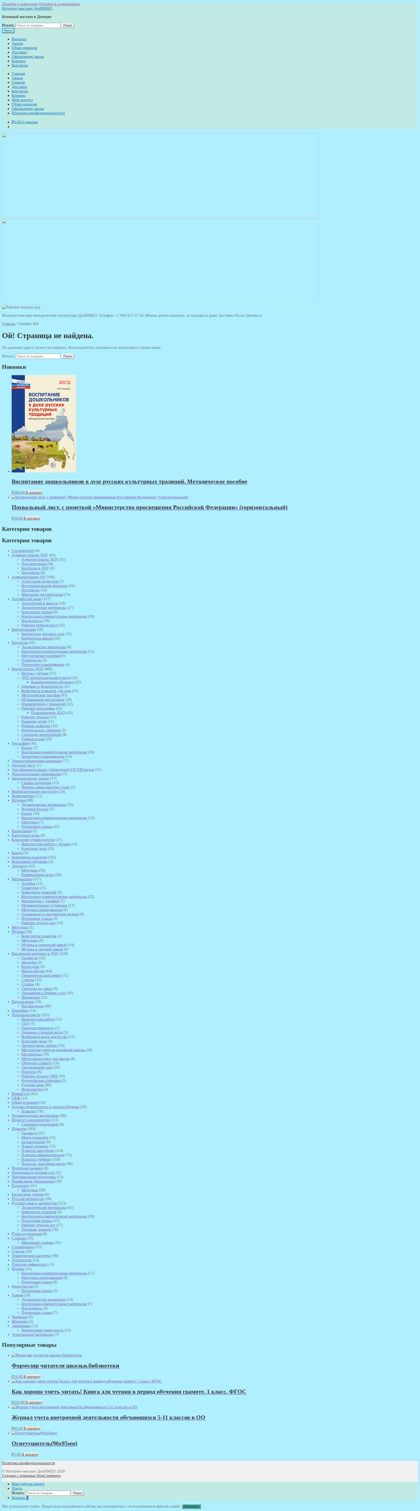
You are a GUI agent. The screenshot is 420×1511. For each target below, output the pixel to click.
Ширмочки (30, 997)
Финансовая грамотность (42, 1330)
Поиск (67, 25)
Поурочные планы (36, 826)
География (20, 743)
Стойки (27, 984)
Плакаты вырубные (37, 1151)
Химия (17, 1295)
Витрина (19, 39)
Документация (33, 564)
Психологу (21, 1186)
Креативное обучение (30, 862)
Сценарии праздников (39, 1124)
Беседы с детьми (35, 673)
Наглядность (31, 621)
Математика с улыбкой (40, 901)
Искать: (8, 25)
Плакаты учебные (36, 1159)
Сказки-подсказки (36, 783)
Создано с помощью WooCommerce (31, 1476)
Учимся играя (32, 739)
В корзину (34, 492)
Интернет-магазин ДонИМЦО (27, 8)
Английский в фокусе (39, 603)
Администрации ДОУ (30, 555)
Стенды (27, 980)
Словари (19, 1238)
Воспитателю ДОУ (27, 669)
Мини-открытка (34, 1137)
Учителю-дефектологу (30, 1264)
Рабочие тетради (35, 717)
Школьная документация (42, 594)
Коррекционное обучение (52, 682)
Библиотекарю (24, 629)
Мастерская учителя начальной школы (53, 1050)
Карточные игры (26, 835)
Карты (26, 748)
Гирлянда (29, 1133)
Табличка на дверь (36, 988)
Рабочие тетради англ (39, 625)
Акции (17, 43)
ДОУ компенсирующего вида (45, 678)
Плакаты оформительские (42, 1155)
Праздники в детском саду (33, 1172)
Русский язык (32, 1085)
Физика (18, 1269)
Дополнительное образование (36, 774)
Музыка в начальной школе (44, 945)
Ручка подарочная (27, 1234)
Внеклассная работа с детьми (45, 844)
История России (34, 809)
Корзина (19, 61)
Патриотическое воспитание (35, 1115)
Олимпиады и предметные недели (50, 914)
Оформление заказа (28, 56)
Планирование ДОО (48, 713)
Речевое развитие (35, 726)
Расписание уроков (28, 1194)
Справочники (23, 1247)
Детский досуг (24, 765)
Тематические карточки (31, 1256)
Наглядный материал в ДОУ (35, 953)
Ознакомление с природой (43, 704)
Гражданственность (37, 1028)
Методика (29, 822)
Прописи (28, 1072)
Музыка (18, 932)
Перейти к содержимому (59, 4)
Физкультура (32, 1089)
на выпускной (33, 1142)
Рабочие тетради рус (38, 1225)
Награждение (23, 1002)
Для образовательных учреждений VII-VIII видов (53, 770)
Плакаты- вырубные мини (43, 1164)
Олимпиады (31, 660)
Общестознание (25, 1102)
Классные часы (34, 848)
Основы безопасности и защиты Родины (45, 1107)
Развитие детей (34, 721)
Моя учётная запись (28, 1484)
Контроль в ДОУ (35, 568)
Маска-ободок (33, 971)
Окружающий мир (36, 1067)
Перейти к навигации (20, 4)
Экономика (21, 1326)
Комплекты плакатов (29, 857)
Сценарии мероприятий (41, 735)
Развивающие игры (37, 875)
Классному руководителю (33, 840)
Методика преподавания (41, 910)
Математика (22, 879)
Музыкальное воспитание (42, 699)
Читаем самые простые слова (45, 787)
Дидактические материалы (43, 608)
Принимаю (191, 1506)
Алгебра (28, 883)
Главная (18, 74)
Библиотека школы (37, 638)
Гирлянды (29, 958)
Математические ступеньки (44, 905)
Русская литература (28, 1199)
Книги (17, 853)
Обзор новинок (24, 48)
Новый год (21, 1094)
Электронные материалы (32, 1334)
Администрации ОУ (28, 577)
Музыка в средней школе (42, 949)
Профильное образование (33, 1181)
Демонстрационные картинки (36, 761)
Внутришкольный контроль (44, 586)
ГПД (25, 1024)
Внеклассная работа (37, 1019)
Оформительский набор (41, 975)
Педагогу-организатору (31, 1120)
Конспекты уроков (36, 612)
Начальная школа (26, 1015)
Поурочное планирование (42, 664)
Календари (30, 967)
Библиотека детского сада (42, 634)
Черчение (19, 1317)
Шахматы (20, 1321)
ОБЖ (16, 1098)
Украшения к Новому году (43, 993)
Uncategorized (23, 551)
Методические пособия (40, 656)
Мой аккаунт (22, 100)
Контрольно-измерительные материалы (54, 616)
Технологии (22, 1260)
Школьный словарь (37, 1242)
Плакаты (28, 1111)
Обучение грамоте (36, 1063)
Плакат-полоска (34, 1146)
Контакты (20, 65)
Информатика (23, 796)
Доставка (19, 52)
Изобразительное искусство (35, 791)
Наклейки (20, 1010)
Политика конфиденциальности (38, 113)
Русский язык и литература (34, 1203)
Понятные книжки (27, 1168)
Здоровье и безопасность (41, 686)
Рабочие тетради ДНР (39, 1076)
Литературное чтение (39, 1045)
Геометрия (30, 888)
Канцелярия (22, 831)
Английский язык (26, 599)
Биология (19, 643)
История (19, 800)
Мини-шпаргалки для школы (45, 1059)
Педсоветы (30, 572)
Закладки (29, 962)
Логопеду (20, 866)
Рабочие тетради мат (38, 923)
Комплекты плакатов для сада (46, 691)
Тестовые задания (36, 1229)
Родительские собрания (41, 730)
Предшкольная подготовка (34, 1177)
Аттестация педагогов (39, 581)
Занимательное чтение (30, 778)
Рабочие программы (38, 708)
